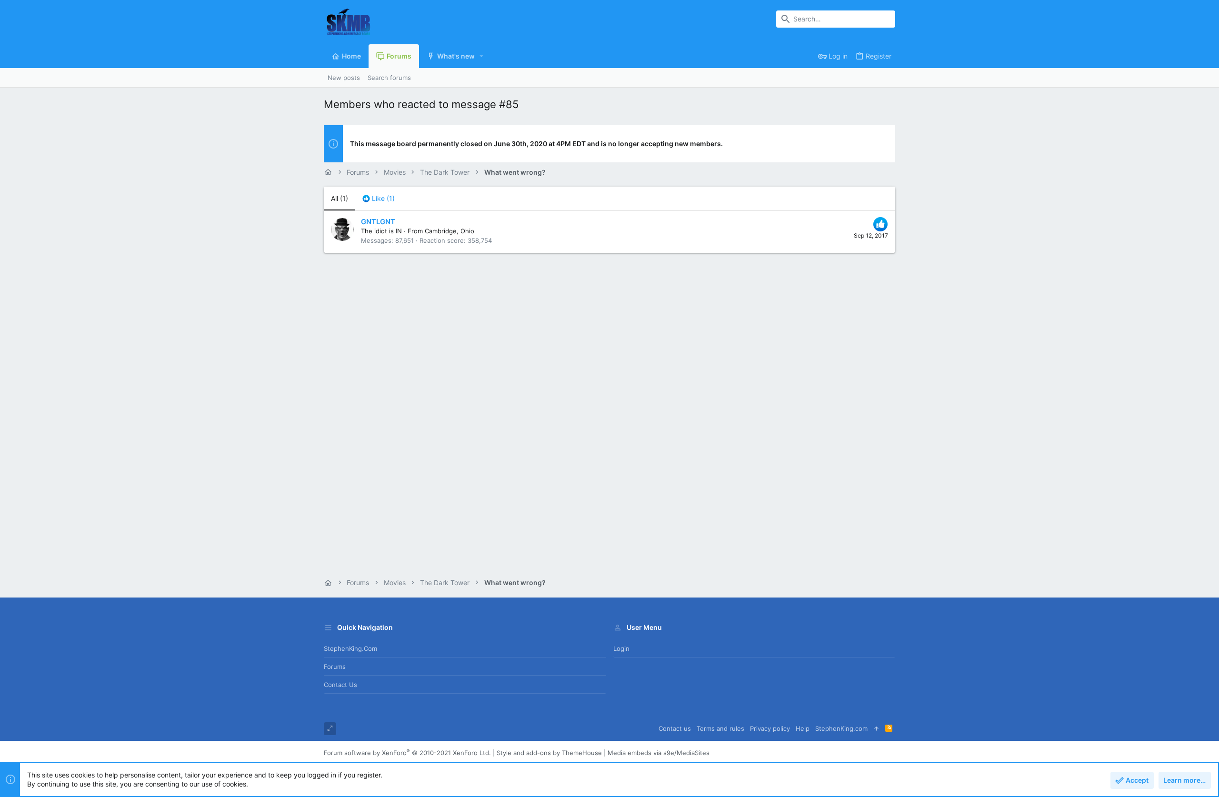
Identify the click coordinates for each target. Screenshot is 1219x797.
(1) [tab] (339, 198)
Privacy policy (770, 728)
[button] (482, 56)
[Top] (876, 729)
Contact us (340, 684)
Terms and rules (720, 728)
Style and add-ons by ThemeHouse (549, 753)
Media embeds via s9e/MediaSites (658, 753)
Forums (335, 666)
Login (621, 648)
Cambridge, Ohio (449, 231)
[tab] (378, 198)
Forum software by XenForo (407, 753)
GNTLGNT (378, 221)
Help (802, 728)
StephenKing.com (350, 648)
